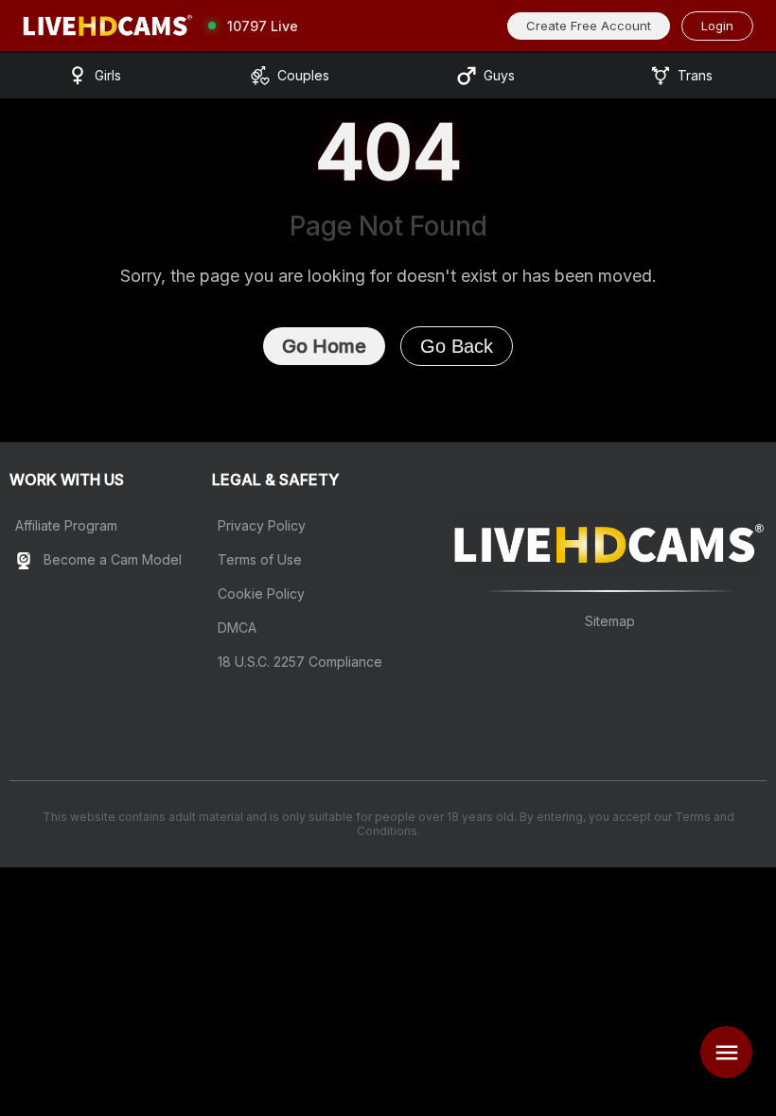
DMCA (237, 627)
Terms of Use (260, 559)
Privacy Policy (262, 525)
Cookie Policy (261, 593)
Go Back (456, 346)
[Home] (108, 25)
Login (717, 25)
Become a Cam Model (111, 559)
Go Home (324, 346)
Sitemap (610, 621)
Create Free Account (588, 25)
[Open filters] (726, 1052)
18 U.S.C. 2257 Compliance (300, 662)
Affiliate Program (66, 525)
